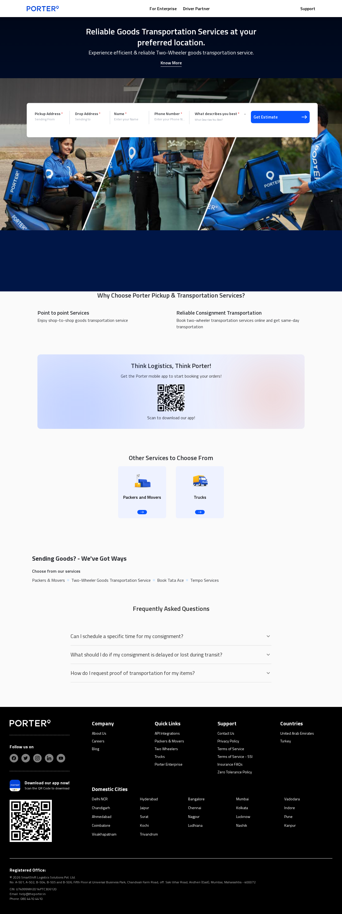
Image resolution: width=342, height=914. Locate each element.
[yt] (61, 758)
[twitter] (25, 758)
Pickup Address (49, 113)
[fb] (14, 758)
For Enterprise (163, 8)
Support (307, 8)
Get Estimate (266, 117)
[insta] (37, 758)
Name (120, 113)
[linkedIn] (49, 758)
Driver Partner (196, 8)
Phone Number (168, 113)
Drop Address (87, 113)
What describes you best (217, 113)
